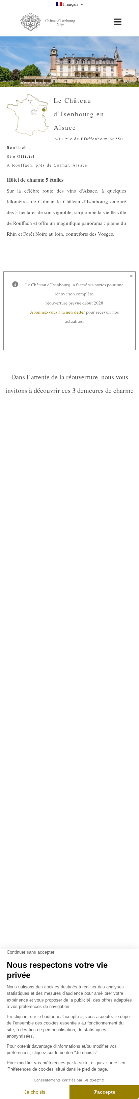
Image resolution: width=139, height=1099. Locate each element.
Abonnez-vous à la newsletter (57, 312)
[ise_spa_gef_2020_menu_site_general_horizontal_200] (48, 14)
